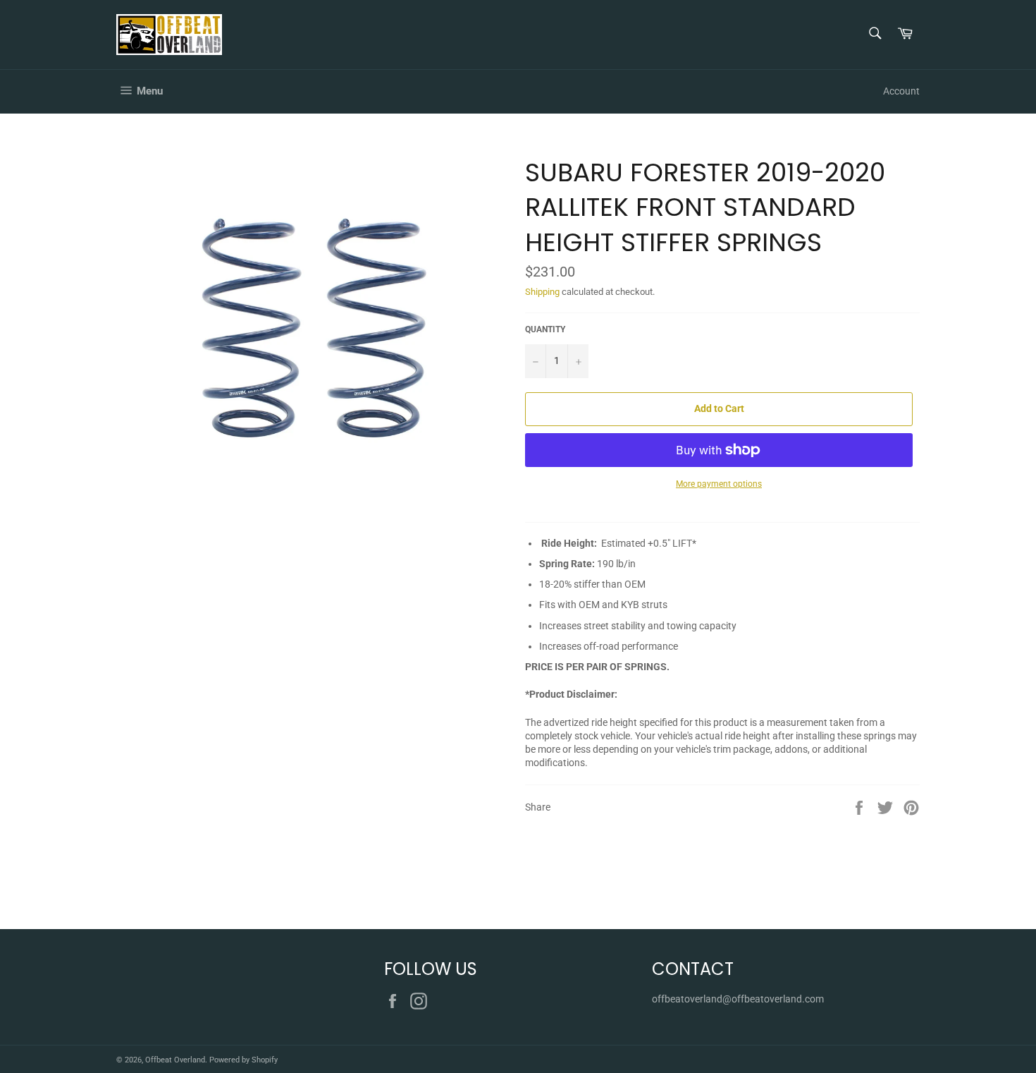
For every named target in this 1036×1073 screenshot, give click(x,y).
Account (901, 91)
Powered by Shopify (243, 1060)
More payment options (719, 484)
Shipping (542, 291)
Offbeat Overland (175, 1060)
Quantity (545, 329)
